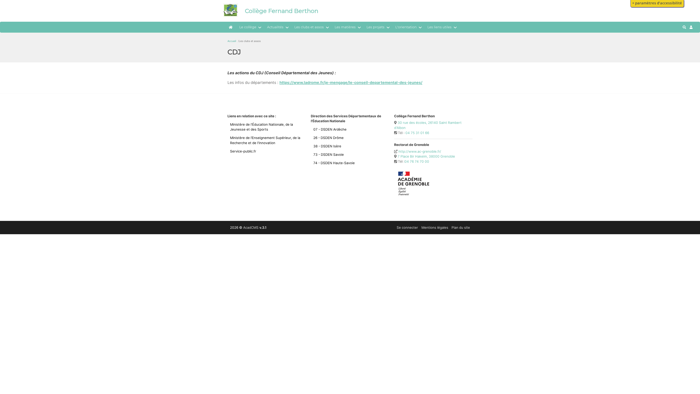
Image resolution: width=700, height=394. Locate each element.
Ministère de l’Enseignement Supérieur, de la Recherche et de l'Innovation (265, 140)
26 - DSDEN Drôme (328, 138)
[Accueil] (230, 16)
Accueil (232, 41)
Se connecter (407, 227)
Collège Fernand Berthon (281, 10)
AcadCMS (255, 227)
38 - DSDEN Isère (327, 146)
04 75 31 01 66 (417, 133)
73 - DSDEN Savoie (328, 154)
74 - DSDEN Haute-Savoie (334, 163)
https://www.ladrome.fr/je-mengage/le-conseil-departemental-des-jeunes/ (350, 82)
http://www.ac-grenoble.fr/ (419, 151)
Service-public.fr (243, 151)
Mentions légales (434, 227)
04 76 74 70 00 (417, 161)
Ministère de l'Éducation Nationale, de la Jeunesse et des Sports (261, 127)
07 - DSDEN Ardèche (330, 129)
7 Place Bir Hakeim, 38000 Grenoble (426, 156)
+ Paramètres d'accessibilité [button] (657, 2)
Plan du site (461, 227)
